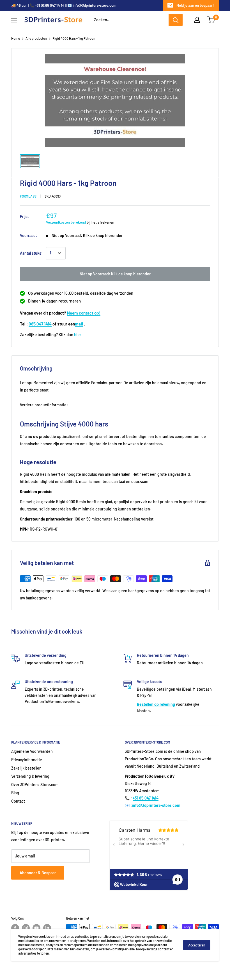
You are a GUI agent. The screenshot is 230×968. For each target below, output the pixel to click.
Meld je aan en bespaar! (195, 5)
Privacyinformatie (26, 759)
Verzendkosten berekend (66, 222)
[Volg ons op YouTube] (36, 928)
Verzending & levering (30, 776)
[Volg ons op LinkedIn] (47, 928)
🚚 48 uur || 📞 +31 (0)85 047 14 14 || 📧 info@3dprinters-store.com (63, 5)
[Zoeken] (176, 20)
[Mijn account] (197, 20)
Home (15, 38)
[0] (211, 20)
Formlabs (28, 196)
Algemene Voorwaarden (32, 751)
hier (77, 334)
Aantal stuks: (31, 253)
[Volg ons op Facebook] (15, 928)
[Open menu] (14, 20)
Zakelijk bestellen (26, 768)
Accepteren (196, 945)
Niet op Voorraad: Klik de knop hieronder (115, 273)
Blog (15, 792)
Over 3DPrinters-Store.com (35, 784)
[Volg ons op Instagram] (26, 928)
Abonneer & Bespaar (38, 872)
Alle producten (36, 38)
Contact (18, 801)
